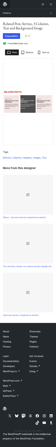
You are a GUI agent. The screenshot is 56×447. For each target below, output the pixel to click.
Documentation (11, 361)
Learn (6, 356)
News (6, 336)
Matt (7, 385)
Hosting (7, 341)
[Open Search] (43, 4)
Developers (9, 366)
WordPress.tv (11, 371)
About (6, 331)
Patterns (7, 13)
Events (33, 361)
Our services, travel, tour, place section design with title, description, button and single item (28, 266)
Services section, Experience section (21, 315)
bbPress (9, 390)
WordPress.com (12, 380)
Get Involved (36, 356)
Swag (33, 371)
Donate (34, 366)
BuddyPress (11, 395)
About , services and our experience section (24, 217)
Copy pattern (11, 36)
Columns (16, 157)
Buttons (7, 157)
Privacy (7, 346)
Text (44, 157)
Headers (27, 157)
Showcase (34, 331)
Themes (33, 336)
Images (36, 157)
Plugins (33, 341)
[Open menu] (51, 4)
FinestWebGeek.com (18, 43)
